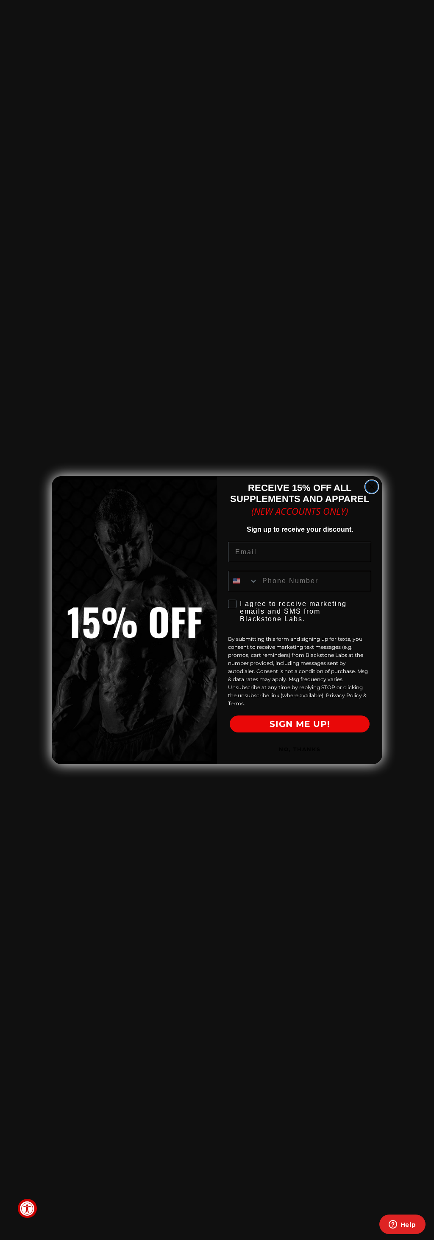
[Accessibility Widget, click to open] (27, 1208)
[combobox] (243, 581)
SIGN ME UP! (300, 724)
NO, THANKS (300, 749)
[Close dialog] (371, 486)
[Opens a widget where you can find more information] (402, 1225)
